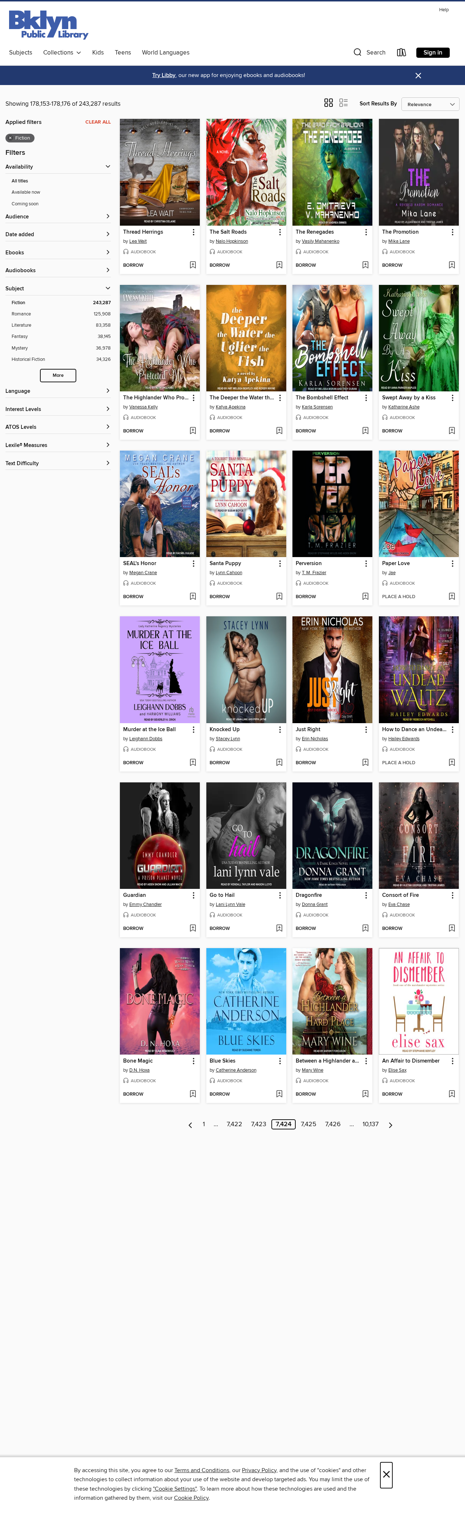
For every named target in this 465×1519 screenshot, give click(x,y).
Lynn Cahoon (229, 573)
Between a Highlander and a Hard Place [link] (329, 1061)
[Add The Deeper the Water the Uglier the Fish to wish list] (279, 431)
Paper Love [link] (396, 563)
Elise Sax (397, 1070)
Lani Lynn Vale (230, 904)
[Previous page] (190, 1124)
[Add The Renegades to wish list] (365, 265)
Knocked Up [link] (225, 729)
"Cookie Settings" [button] (175, 1488)
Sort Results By (378, 103)
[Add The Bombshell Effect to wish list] (365, 431)
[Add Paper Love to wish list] (451, 597)
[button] (369, 54)
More (58, 375)
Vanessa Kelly (143, 407)
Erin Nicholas (315, 739)
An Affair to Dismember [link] (411, 1061)
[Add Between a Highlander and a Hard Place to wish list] (365, 1094)
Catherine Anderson (236, 1070)
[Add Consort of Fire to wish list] (451, 929)
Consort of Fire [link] (400, 895)
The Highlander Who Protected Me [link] (156, 398)
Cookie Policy (191, 1498)
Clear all (98, 122)
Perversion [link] (309, 563)
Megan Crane (143, 573)
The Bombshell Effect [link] (322, 398)
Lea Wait (138, 241)
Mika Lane (399, 241)
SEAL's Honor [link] (139, 563)
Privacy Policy (259, 1470)
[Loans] (402, 54)
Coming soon (25, 204)
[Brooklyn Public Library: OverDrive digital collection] (49, 25)
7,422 (234, 1124)
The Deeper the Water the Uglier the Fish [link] (243, 398)
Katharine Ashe (404, 407)
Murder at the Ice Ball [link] (149, 729)
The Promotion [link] (400, 232)
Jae (392, 573)
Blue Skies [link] (222, 1061)
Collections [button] (59, 53)
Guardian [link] (134, 895)
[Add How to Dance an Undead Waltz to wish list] (451, 763)
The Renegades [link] (315, 232)
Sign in (433, 53)
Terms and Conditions (201, 1470)
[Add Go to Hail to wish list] (279, 929)
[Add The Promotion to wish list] (451, 265)
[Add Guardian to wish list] (192, 929)
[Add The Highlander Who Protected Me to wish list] (192, 431)
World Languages (166, 53)
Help (444, 10)
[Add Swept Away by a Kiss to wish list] (451, 431)
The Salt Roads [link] (228, 232)
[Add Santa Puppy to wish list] (279, 597)
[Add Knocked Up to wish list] (279, 763)
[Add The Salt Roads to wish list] (279, 265)
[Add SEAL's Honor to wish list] (192, 597)
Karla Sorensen (317, 407)
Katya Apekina (231, 407)
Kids (98, 53)
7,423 (258, 1124)
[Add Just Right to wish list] (365, 763)
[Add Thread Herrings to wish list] (192, 265)
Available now (26, 192)
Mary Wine (312, 1070)
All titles (20, 181)
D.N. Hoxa (139, 1070)
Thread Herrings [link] (143, 232)
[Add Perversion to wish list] (365, 597)
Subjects (20, 53)
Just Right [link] (308, 729)
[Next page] (391, 1124)
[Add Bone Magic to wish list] (192, 1094)
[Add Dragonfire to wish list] (365, 929)
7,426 (333, 1124)
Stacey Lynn (228, 739)
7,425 (308, 1124)
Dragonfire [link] (309, 895)
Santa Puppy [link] (225, 563)
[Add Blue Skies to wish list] (279, 1094)
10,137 (371, 1124)
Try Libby (163, 75)
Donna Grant (315, 904)
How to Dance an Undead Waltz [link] (415, 729)
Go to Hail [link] (222, 895)
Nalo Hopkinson (232, 241)
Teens (123, 53)
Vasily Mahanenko (320, 241)
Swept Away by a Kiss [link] (409, 398)
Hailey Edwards (404, 739)
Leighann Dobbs (145, 739)
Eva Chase (399, 904)
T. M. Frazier (314, 573)
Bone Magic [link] (138, 1061)
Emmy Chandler (145, 904)
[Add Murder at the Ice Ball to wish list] (192, 763)
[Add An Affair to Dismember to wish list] (451, 1094)
